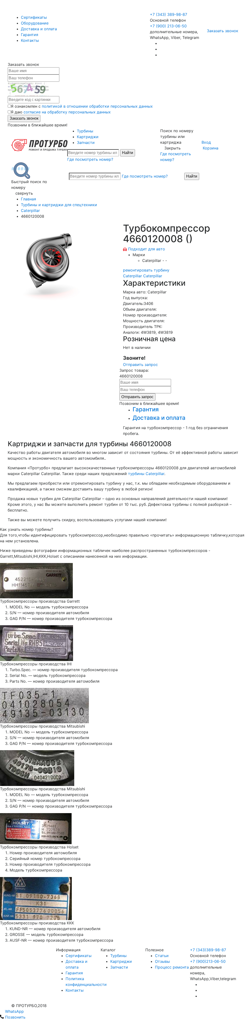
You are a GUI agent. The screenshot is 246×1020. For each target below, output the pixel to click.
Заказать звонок (222, 30)
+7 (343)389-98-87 (208, 949)
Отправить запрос (140, 364)
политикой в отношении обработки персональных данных (97, 106)
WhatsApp (14, 1011)
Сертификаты (34, 17)
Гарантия (29, 34)
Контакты (30, 40)
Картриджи (87, 136)
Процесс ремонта (172, 967)
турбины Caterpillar (146, 473)
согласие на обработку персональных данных (67, 112)
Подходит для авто (146, 249)
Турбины (85, 131)
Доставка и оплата (39, 28)
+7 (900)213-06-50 (208, 961)
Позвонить (14, 1017)
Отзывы (162, 961)
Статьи (162, 955)
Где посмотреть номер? (90, 159)
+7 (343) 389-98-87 (168, 14)
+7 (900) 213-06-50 (169, 8)
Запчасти (86, 142)
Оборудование (35, 23)
